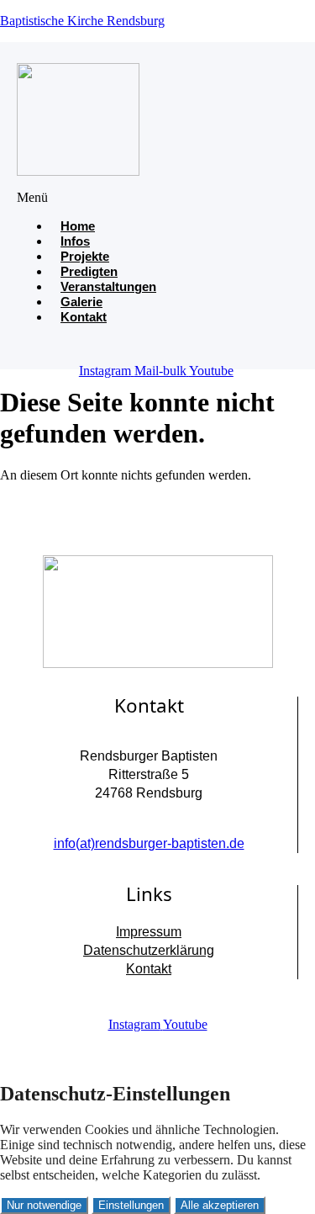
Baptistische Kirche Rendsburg (82, 20)
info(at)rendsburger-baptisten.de (149, 843)
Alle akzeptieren (220, 1205)
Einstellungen (131, 1205)
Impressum (148, 932)
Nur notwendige (44, 1205)
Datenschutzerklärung (148, 950)
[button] (59, 197)
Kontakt (83, 317)
